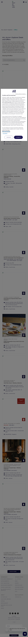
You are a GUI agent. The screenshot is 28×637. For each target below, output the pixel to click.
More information (6, 131)
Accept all (18, 137)
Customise (9, 137)
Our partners (5, 133)
